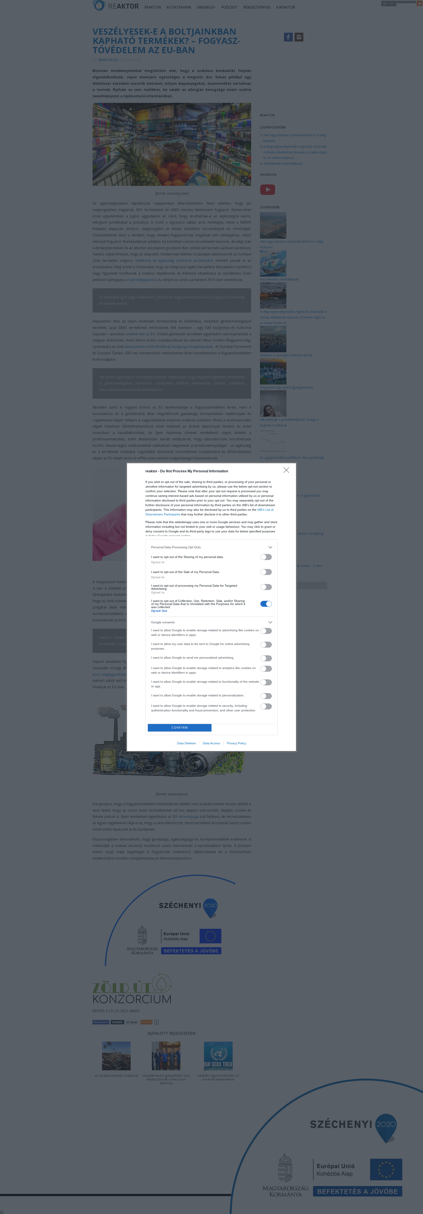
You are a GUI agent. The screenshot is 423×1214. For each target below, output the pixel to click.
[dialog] (211, 607)
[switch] (266, 557)
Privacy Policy (236, 743)
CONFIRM (180, 727)
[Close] (288, 471)
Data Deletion (186, 743)
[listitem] (211, 547)
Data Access (211, 743)
